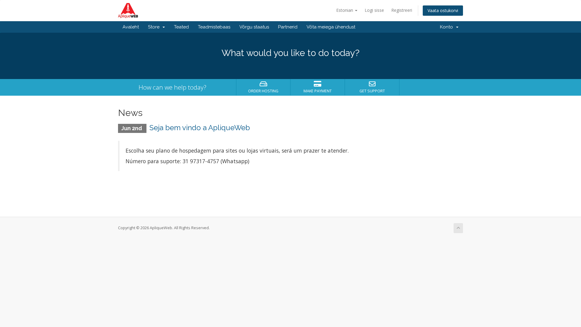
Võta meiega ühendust (331, 27)
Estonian (345, 10)
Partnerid (287, 27)
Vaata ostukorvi (443, 10)
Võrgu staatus (254, 27)
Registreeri (401, 10)
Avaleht (131, 27)
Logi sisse (374, 10)
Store (155, 27)
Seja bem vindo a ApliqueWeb (199, 127)
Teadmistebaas (214, 27)
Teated (181, 27)
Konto (447, 27)
